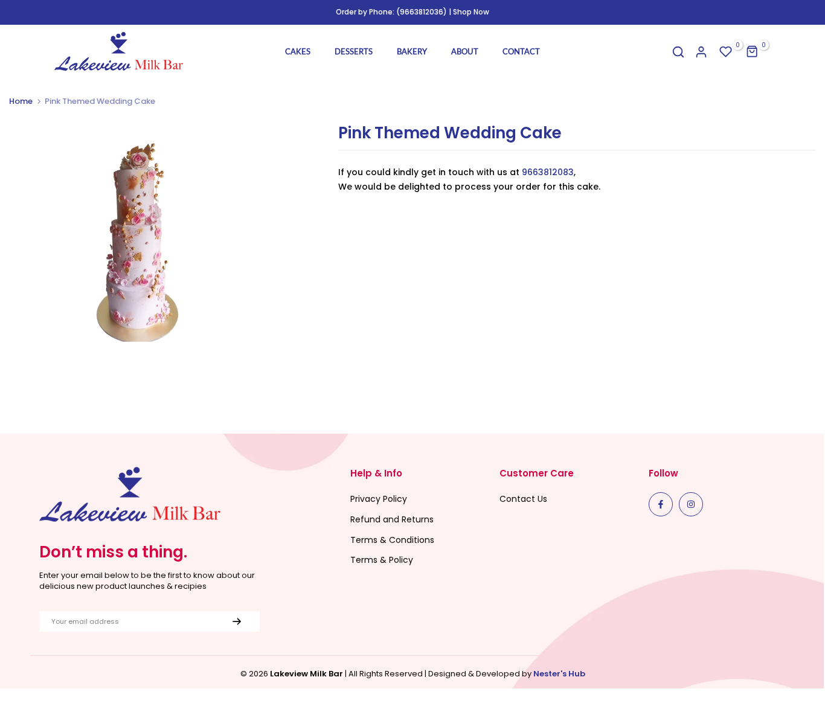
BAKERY (412, 51)
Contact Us (523, 499)
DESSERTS (354, 51)
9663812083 (548, 172)
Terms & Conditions (392, 540)
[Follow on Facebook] (661, 504)
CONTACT (521, 51)
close (14, 12)
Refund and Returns (392, 519)
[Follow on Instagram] (691, 504)
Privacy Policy (378, 499)
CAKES (297, 51)
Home (21, 101)
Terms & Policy (381, 560)
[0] (726, 52)
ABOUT (464, 51)
